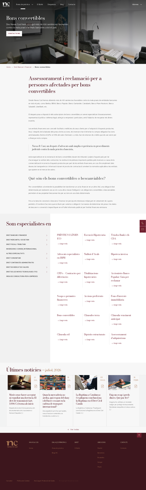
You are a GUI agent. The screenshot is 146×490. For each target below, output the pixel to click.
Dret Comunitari (13, 258)
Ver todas (74, 429)
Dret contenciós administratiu (20, 262)
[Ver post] (19, 382)
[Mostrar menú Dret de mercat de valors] (46, 267)
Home (31, 448)
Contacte (71, 4)
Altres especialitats (15, 253)
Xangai (100, 462)
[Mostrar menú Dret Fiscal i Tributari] (46, 244)
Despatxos (52, 4)
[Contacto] (143, 223)
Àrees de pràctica (23, 4)
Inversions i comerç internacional (21, 249)
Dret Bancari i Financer (23, 67)
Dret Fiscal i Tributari (16, 244)
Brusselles (101, 457)
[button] (32, 4)
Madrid (100, 448)
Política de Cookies (23, 481)
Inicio (9, 67)
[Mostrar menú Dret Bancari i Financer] (46, 235)
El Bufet (40, 4)
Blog (62, 4)
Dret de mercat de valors (17, 267)
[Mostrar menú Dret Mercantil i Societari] (46, 239)
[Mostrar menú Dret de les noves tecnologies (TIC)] (46, 271)
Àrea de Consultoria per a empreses (22, 276)
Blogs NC (55, 453)
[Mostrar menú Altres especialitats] (46, 253)
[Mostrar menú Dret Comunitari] (46, 258)
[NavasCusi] (6, 4)
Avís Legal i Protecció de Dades (44, 481)
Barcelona (101, 453)
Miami (100, 467)
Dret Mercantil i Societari (17, 240)
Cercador (9, 481)
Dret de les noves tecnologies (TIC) (22, 272)
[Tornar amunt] (139, 435)
